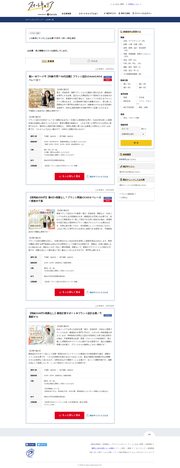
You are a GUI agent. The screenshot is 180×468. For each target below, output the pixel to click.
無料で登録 (124, 13)
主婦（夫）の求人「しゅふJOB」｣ (101, 452)
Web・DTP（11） (130, 60)
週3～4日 (126, 87)
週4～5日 (142, 87)
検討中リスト (109, 13)
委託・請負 (143, 107)
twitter (42, 444)
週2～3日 (142, 84)
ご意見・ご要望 (125, 448)
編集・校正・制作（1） (132, 67)
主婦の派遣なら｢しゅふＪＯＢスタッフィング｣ (135, 452)
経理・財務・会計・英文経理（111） (134, 49)
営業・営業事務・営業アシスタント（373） (137, 55)
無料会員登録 (95, 444)
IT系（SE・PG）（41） (132, 63)
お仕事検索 (66, 14)
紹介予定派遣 (128, 107)
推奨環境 (151, 448)
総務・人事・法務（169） (133, 44)
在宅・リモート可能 (131, 118)
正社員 (141, 97)
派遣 (125, 97)
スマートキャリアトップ (34, 20)
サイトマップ (140, 448)
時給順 (92, 61)
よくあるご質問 (118, 4)
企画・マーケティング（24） (134, 41)
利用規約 (106, 444)
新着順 (48, 61)
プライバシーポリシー (119, 444)
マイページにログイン (143, 13)
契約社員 (126, 101)
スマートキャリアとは (88, 14)
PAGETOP (149, 435)
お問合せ (124, 197)
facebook (30, 444)
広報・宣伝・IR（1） (131, 70)
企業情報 (148, 444)
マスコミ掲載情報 (127, 194)
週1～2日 (126, 84)
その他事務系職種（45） (132, 74)
